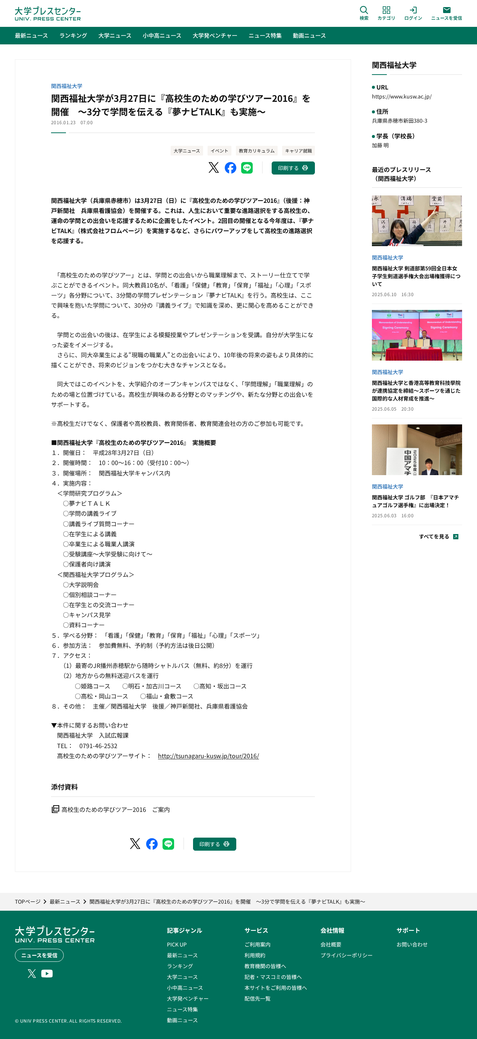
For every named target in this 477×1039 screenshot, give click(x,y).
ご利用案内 (257, 944)
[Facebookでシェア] (231, 168)
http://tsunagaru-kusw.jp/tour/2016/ (208, 755)
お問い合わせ (412, 944)
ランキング (180, 966)
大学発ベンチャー (188, 998)
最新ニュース (182, 955)
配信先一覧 (257, 998)
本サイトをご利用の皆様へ (275, 987)
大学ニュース (187, 150)
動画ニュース (182, 1020)
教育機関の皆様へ (265, 966)
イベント (219, 150)
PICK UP (177, 944)
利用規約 (254, 955)
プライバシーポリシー (346, 955)
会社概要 (330, 944)
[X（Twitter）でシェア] (214, 168)
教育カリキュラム (257, 150)
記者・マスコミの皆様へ (273, 976)
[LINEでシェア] (247, 168)
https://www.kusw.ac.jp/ (402, 96)
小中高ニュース (185, 987)
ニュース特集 (182, 1009)
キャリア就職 (298, 150)
